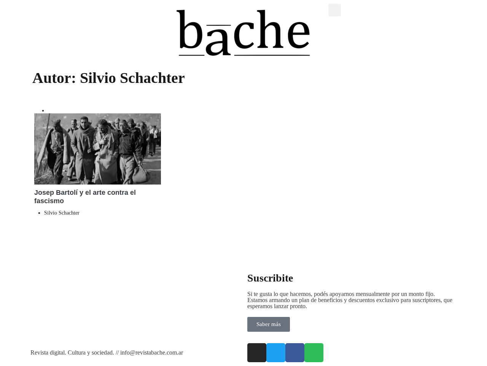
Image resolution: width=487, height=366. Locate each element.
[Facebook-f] (294, 352)
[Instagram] (256, 352)
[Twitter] (275, 352)
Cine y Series (62, 110)
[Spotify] (313, 352)
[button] (334, 10)
